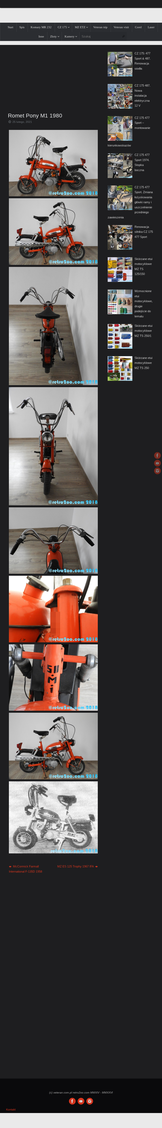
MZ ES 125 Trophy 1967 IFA (75, 866)
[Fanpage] (157, 455)
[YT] (157, 463)
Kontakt (11, 1109)
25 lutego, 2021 (22, 121)
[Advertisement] (53, 77)
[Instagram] (157, 471)
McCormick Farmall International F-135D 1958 (25, 869)
